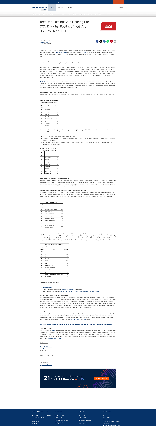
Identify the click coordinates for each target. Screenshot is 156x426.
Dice (85, 52)
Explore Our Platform (60, 416)
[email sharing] (115, 41)
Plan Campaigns (59, 417)
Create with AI (58, 419)
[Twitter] (36, 423)
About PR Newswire (84, 416)
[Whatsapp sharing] (107, 41)
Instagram (43, 324)
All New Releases (107, 416)
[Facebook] (34, 423)
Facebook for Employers (88, 324)
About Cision (82, 417)
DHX (84, 320)
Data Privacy (106, 419)
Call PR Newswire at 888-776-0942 (42, 416)
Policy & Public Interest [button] (85, 14)
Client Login (109, 2)
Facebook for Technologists (104, 324)
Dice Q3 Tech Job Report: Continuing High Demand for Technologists (79, 291)
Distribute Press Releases (61, 421)
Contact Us (35, 421)
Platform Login (106, 417)
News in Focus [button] (37, 14)
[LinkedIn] (32, 423)
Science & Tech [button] (60, 14)
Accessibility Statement (85, 421)
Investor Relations (44, 2)
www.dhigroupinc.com (54, 338)
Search (120, 8)
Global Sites (82, 423)
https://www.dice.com (46, 365)
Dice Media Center (45, 349)
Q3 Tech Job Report (61, 52)
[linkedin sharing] (104, 41)
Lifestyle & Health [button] (71, 14)
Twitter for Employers (58, 324)
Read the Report (47, 287)
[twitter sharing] (100, 41)
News (52, 8)
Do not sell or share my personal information (111, 422)
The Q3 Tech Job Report (47, 82)
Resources (35, 2)
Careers (81, 419)
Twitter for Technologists (73, 324)
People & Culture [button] (98, 14)
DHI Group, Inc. (74, 320)
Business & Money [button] (48, 14)
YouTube (48, 324)
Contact (69, 8)
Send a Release (119, 2)
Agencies (59, 2)
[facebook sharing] (97, 41)
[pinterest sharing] (111, 41)
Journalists (53, 2)
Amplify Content (59, 424)
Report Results (59, 422)
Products (60, 8)
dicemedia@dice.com (68, 289)
